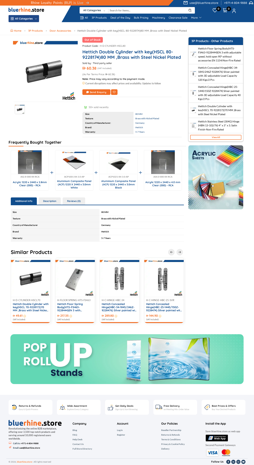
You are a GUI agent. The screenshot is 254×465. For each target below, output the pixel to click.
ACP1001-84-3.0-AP (74, 177)
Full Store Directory (82, 449)
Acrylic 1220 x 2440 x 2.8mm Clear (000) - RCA (30, 183)
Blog (75, 430)
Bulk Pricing (141, 17)
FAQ (75, 435)
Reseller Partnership (171, 430)
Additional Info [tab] (23, 200)
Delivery (165, 449)
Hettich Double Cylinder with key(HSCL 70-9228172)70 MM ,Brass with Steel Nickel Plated (31, 307)
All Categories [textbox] (92, 10)
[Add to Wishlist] (114, 92)
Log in (120, 430)
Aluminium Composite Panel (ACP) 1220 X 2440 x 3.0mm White (74, 184)
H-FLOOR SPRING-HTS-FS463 (74, 300)
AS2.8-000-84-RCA (29, 177)
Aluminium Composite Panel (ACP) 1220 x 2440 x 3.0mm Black (118, 184)
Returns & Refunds (170, 435)
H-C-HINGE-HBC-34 (113, 300)
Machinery (158, 17)
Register (121, 435)
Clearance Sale (178, 17)
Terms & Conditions (171, 439)
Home (18, 30)
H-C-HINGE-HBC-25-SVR (160, 300)
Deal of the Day (120, 17)
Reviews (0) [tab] (74, 200)
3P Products (99, 17)
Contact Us (78, 444)
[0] (215, 10)
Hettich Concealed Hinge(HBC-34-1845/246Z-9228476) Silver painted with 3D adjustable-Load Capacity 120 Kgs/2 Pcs (119, 307)
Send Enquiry (98, 92)
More (194, 17)
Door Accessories (60, 30)
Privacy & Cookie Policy (173, 444)
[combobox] (94, 10)
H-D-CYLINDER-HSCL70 (26, 300)
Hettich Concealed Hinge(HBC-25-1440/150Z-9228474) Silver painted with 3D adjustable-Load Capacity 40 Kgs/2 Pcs (164, 307)
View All (216, 137)
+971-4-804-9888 (235, 3)
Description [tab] (49, 200)
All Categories (24, 18)
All (86, 17)
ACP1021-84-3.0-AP (118, 177)
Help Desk (78, 439)
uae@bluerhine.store (203, 3)
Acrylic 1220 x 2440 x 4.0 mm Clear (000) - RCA (162, 183)
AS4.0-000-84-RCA (162, 177)
